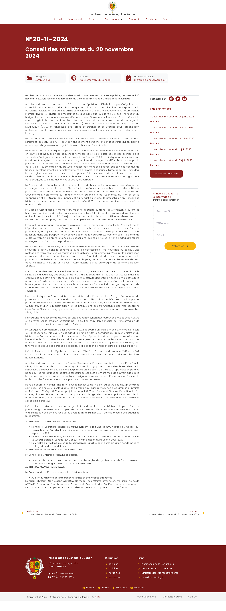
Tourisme (151, 19)
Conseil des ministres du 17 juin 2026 (170, 149)
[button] (171, 98)
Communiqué (42, 79)
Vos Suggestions (147, 596)
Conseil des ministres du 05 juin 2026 (171, 160)
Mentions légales (172, 596)
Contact (167, 19)
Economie (134, 19)
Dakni (98, 597)
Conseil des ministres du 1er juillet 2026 (172, 138)
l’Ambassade (75, 19)
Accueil (58, 19)
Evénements (112, 19)
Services (94, 19)
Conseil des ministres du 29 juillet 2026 (172, 116)
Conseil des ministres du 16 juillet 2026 (171, 127)
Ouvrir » (154, 121)
